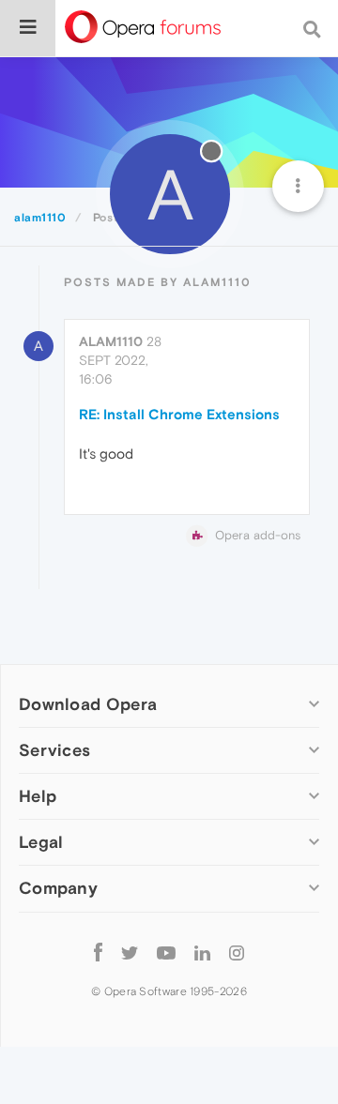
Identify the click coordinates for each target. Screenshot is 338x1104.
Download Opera (88, 704)
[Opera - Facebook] (98, 952)
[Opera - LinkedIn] (202, 952)
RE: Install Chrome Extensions (179, 414)
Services (54, 750)
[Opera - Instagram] (237, 952)
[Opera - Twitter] (129, 952)
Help (37, 796)
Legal (41, 842)
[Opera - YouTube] (166, 952)
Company (58, 888)
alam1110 (111, 341)
